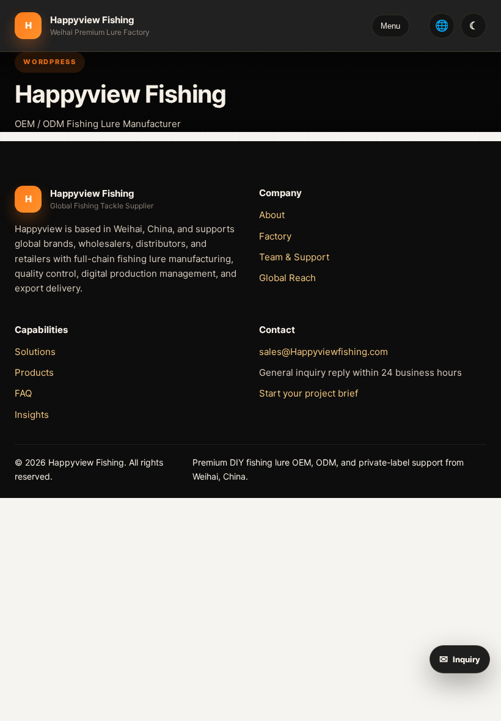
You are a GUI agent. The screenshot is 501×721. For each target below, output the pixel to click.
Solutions (35, 351)
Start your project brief (308, 393)
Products (34, 372)
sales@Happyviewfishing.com (323, 351)
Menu (390, 26)
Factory (275, 236)
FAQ (23, 393)
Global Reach (287, 278)
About (272, 215)
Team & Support (294, 257)
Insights (32, 414)
